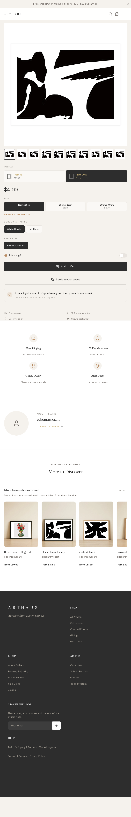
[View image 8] (95, 154)
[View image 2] (21, 154)
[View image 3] (34, 154)
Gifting (74, 635)
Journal (12, 689)
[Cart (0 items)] (117, 14)
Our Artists (76, 665)
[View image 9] (107, 154)
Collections (76, 623)
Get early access (50, 801)
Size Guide (14, 683)
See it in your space (68, 279)
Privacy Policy (37, 756)
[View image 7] (83, 154)
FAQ (10, 747)
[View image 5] (58, 154)
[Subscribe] (56, 725)
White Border (14, 229)
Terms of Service (17, 756)
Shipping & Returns (26, 747)
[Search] (110, 14)
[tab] (34, 176)
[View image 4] (46, 154)
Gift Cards (76, 641)
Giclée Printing (16, 677)
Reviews (74, 677)
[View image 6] (71, 154)
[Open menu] (124, 14)
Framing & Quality (18, 671)
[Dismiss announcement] (128, 4)
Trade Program (78, 683)
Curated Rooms (79, 629)
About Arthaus (16, 665)
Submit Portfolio (79, 671)
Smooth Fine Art (16, 245)
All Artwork (76, 616)
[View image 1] (9, 154)
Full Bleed (34, 229)
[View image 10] (120, 154)
